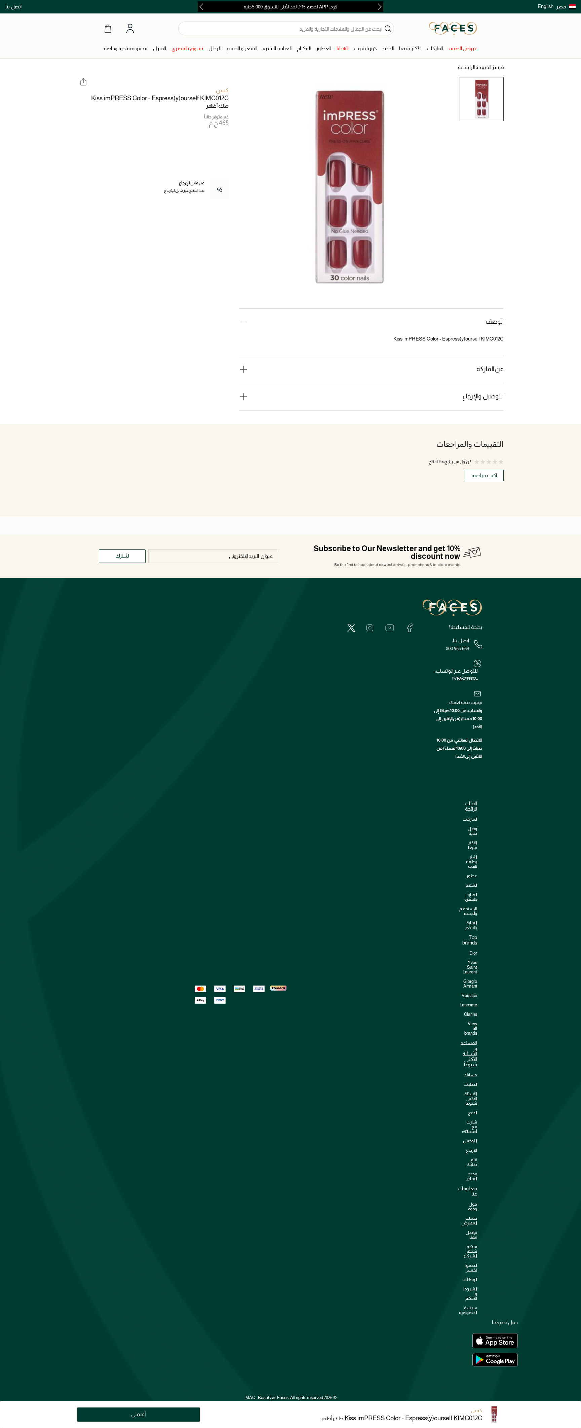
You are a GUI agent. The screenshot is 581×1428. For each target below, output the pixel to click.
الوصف (495, 321)
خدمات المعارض (469, 1220)
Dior (473, 953)
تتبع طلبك (471, 1162)
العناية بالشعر (471, 925)
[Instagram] (369, 627)
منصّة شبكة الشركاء (470, 1251)
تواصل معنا (471, 1235)
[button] (566, 7)
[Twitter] (351, 627)
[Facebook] (409, 627)
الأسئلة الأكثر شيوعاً (470, 1098)
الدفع (472, 1112)
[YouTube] (389, 627)
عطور (471, 875)
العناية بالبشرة (470, 897)
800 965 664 (457, 648)
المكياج (471, 885)
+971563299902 (465, 678)
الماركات (470, 819)
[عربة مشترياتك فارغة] (108, 28)
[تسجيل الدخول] (130, 28)
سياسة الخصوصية (468, 1310)
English (545, 6)
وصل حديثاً (472, 831)
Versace (469, 995)
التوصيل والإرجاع (483, 396)
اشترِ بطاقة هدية (471, 861)
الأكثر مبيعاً (472, 845)
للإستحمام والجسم (468, 911)
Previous (378, 6)
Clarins (470, 1014)
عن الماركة (490, 368)
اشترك (122, 556)
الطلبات (470, 1084)
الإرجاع (471, 1150)
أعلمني (138, 1414)
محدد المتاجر (471, 1176)
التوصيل (470, 1140)
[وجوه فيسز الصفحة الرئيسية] (453, 28)
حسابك (470, 1074)
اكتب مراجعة (484, 475)
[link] (463, 48)
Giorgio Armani (470, 984)
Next (202, 6)
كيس (222, 90)
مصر (561, 6)
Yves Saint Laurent (470, 967)
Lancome (468, 1004)
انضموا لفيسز (471, 1268)
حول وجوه (472, 1206)
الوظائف (469, 1279)
